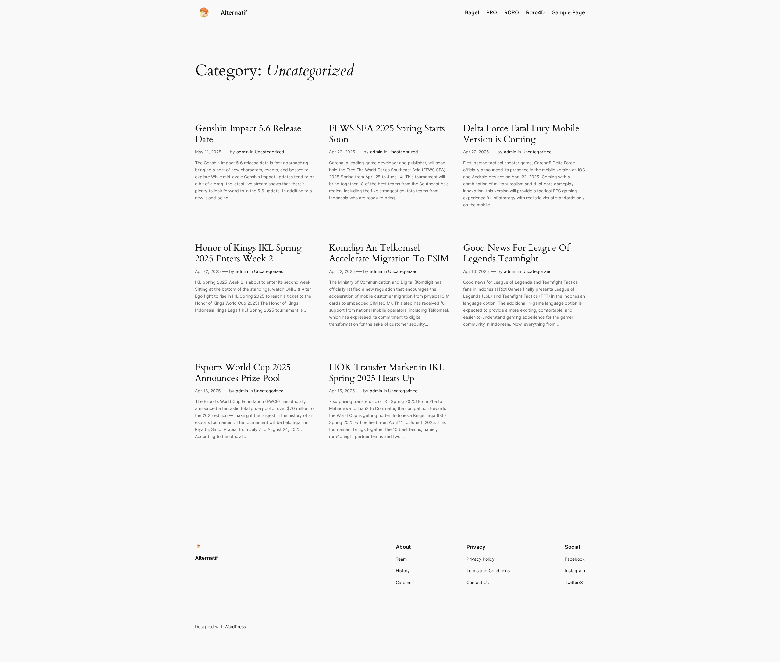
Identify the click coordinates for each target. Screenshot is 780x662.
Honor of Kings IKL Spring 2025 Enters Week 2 (248, 253)
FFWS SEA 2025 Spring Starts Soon (387, 134)
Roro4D (535, 12)
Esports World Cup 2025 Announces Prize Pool (243, 373)
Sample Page (568, 12)
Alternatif (234, 12)
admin (242, 151)
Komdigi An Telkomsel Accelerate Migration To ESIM (389, 253)
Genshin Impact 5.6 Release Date (248, 134)
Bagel (472, 12)
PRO (491, 12)
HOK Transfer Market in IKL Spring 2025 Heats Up (386, 373)
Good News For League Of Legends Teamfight (516, 253)
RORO (511, 12)
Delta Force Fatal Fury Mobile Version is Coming (521, 134)
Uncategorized (269, 151)
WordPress (235, 626)
